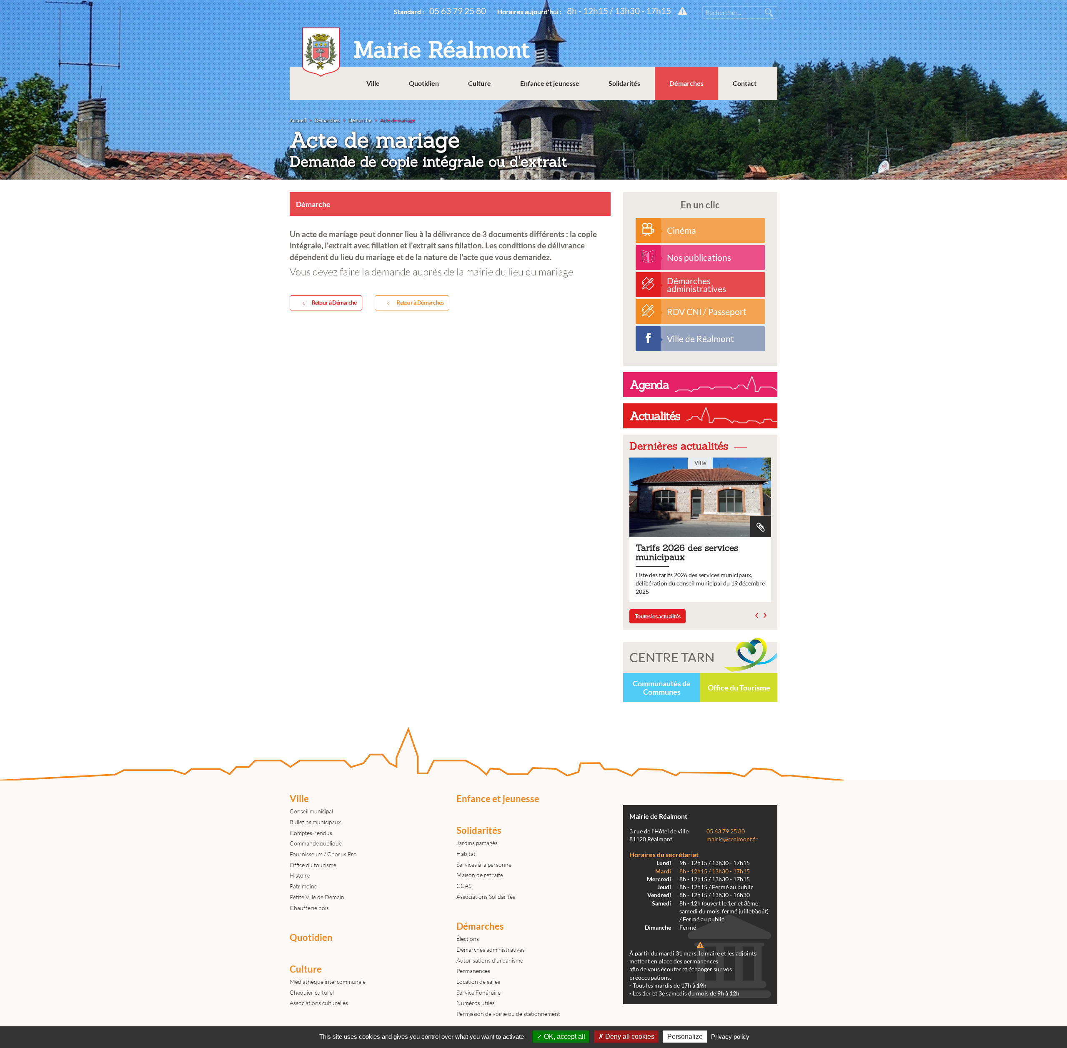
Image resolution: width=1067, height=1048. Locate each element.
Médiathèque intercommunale (328, 981)
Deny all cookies (629, 1036)
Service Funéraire (478, 992)
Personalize (685, 1036)
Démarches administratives (490, 949)
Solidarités (624, 83)
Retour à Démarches (419, 302)
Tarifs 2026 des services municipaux (700, 530)
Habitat (466, 853)
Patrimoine (303, 886)
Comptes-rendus (311, 832)
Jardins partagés (477, 842)
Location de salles (478, 981)
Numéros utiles (475, 1002)
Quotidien (424, 83)
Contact (744, 83)
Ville (373, 83)
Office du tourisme (313, 864)
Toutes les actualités (657, 616)
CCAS (463, 885)
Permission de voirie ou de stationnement (508, 1013)
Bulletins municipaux (315, 821)
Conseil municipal (311, 811)
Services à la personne (483, 864)
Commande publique (316, 843)
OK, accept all (563, 1036)
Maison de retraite (479, 874)
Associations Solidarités (485, 896)
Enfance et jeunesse (549, 83)
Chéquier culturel (312, 992)
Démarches (686, 83)
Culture (479, 83)
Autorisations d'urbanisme (489, 960)
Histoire (300, 875)
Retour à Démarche (334, 302)
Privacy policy (730, 1036)
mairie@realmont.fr (732, 839)
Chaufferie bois (309, 907)
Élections (467, 938)
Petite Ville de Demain (317, 896)
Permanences (473, 970)
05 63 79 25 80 (457, 10)
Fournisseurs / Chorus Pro (323, 854)
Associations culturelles (319, 1002)
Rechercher (769, 12)
